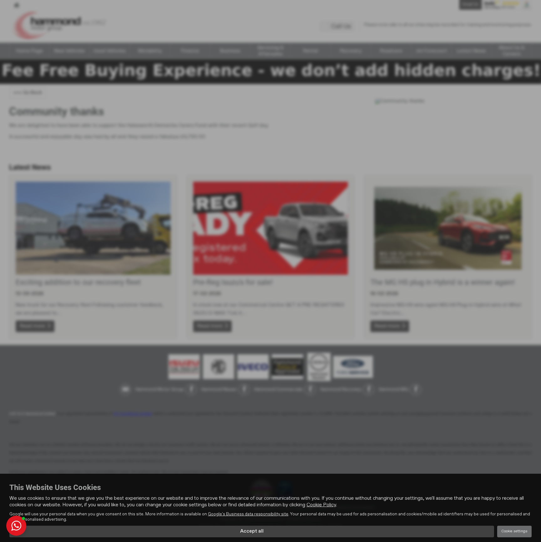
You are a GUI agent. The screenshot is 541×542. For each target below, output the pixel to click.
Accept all (252, 531)
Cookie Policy (321, 505)
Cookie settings (514, 531)
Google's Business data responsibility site (248, 514)
